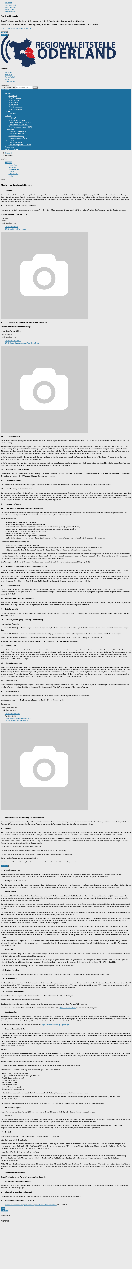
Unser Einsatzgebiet (15, 107)
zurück (3, 1208)
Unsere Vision (13, 102)
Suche (11, 176)
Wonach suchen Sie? (8, 87)
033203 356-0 (12, 714)
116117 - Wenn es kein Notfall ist (20, 122)
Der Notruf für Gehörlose (17, 120)
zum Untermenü (10, 7)
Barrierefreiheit (10, 77)
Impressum (8, 75)
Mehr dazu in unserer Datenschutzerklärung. (16, 28)
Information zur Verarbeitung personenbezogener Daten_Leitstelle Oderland (31, 1205)
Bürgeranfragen (10, 147)
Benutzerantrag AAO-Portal (18, 138)
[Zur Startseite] (58, 66)
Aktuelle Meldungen (15, 142)
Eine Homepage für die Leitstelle (20, 145)
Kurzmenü (8, 153)
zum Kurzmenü (10, 9)
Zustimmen (5, 34)
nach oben (4, 1211)
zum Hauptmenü (10, 5)
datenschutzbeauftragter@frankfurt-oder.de (22, 343)
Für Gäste (8, 116)
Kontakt (7, 79)
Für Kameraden (10, 129)
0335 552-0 (11, 227)
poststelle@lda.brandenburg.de (18, 718)
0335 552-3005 (13, 341)
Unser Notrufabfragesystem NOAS (20, 127)
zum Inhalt (8, 3)
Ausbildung (12, 113)
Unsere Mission (14, 100)
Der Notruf (12, 118)
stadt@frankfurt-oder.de (15, 229)
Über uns (8, 93)
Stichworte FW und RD (16, 136)
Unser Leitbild (13, 105)
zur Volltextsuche (10, 11)
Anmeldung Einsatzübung (17, 131)
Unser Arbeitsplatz (15, 98)
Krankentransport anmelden (18, 125)
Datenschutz (9, 72)
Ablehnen (4, 32)
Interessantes (9, 140)
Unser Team (13, 96)
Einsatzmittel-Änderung (17, 133)
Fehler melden (10, 81)
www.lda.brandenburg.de (16, 720)
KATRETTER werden (12, 149)
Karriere (7, 111)
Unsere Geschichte (15, 109)
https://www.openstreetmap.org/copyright (55, 1024)
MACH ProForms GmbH (68, 1008)
